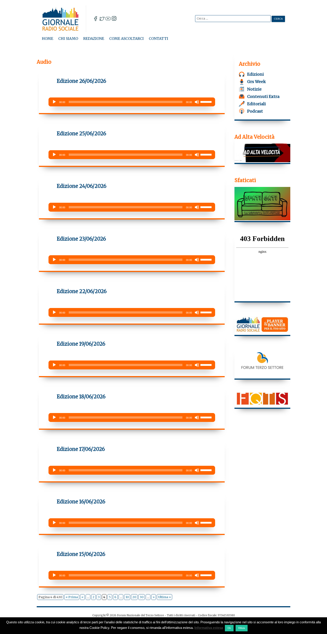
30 (141, 597)
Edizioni (255, 74)
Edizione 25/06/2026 (81, 133)
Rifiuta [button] (241, 628)
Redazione (93, 38)
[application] (131, 101)
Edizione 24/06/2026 (81, 186)
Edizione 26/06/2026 (81, 81)
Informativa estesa (208, 627)
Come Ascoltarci (126, 38)
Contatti (158, 38)
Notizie (254, 89)
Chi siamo (68, 38)
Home (47, 38)
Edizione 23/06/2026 (81, 239)
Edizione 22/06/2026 (82, 291)
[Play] (54, 102)
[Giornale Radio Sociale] (64, 18)
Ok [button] (229, 628)
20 (134, 597)
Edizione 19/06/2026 (81, 344)
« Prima (72, 597)
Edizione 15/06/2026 (81, 554)
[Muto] (197, 102)
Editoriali (256, 103)
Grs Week (256, 81)
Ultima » (164, 597)
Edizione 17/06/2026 (81, 449)
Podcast (255, 111)
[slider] (206, 101)
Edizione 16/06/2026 (81, 501)
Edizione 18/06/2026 (81, 396)
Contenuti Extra (263, 96)
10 (127, 597)
